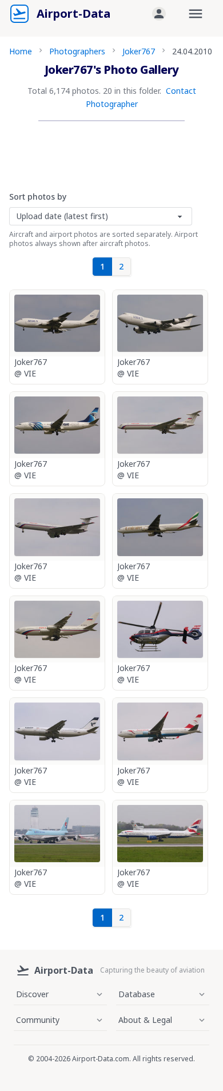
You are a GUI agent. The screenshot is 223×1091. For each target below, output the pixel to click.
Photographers (77, 51)
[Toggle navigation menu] (195, 13)
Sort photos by (37, 196)
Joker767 (138, 51)
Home (20, 51)
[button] (159, 13)
